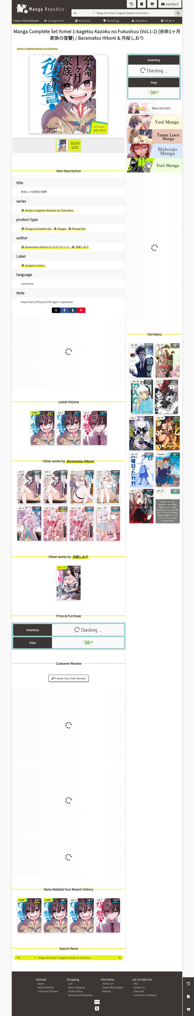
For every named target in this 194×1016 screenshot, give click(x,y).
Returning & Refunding (80, 995)
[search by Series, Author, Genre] (178, 13)
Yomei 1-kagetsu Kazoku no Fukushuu (49, 210)
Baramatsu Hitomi (80, 461)
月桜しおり (81, 247)
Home (40, 983)
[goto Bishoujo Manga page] (154, 157)
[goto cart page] (152, 4)
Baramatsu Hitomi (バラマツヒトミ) (47, 247)
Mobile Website (45, 987)
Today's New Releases (26, 20)
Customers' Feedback (145, 995)
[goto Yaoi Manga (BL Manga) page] (154, 128)
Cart (70, 983)
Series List (107, 983)
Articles (84, 20)
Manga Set (78, 228)
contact (172, 3)
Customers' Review (47, 991)
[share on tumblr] (73, 310)
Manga (61, 228)
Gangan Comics (35, 265)
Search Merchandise (112, 987)
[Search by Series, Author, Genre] (119, 957)
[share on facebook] (64, 310)
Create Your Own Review (70, 678)
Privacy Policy (75, 991)
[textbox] (76, 957)
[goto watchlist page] (141, 4)
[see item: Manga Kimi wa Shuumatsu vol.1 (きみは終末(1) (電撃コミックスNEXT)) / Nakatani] (141, 506)
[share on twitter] (56, 310)
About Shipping (76, 987)
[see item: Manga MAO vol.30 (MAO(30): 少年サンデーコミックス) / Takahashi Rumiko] (142, 397)
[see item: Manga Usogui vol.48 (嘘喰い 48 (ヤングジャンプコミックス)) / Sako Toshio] (141, 360)
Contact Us (139, 987)
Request (141, 20)
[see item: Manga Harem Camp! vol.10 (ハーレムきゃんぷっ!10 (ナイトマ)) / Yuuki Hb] (168, 433)
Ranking (112, 20)
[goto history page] (131, 4)
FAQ (135, 983)
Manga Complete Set (38, 228)
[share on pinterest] (81, 310)
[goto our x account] (97, 1008)
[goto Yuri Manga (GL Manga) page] (154, 171)
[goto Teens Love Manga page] (154, 142)
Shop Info (138, 991)
